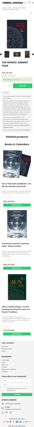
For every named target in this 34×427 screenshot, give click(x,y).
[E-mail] (17, 385)
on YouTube (26, 130)
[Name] (17, 381)
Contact (4, 367)
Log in (3, 351)
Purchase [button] (22, 86)
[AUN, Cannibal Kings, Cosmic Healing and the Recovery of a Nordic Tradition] (17, 288)
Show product (17, 205)
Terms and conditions (9, 369)
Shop (3, 362)
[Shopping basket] (29, 3)
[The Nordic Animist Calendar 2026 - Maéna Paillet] (17, 225)
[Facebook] (3, 413)
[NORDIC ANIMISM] (13, 3)
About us (5, 365)
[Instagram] (11, 413)
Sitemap (4, 372)
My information (7, 349)
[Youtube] (7, 413)
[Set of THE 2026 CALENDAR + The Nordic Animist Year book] (17, 165)
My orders (5, 346)
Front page (5, 360)
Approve (17, 394)
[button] (31, 13)
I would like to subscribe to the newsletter (17, 389)
